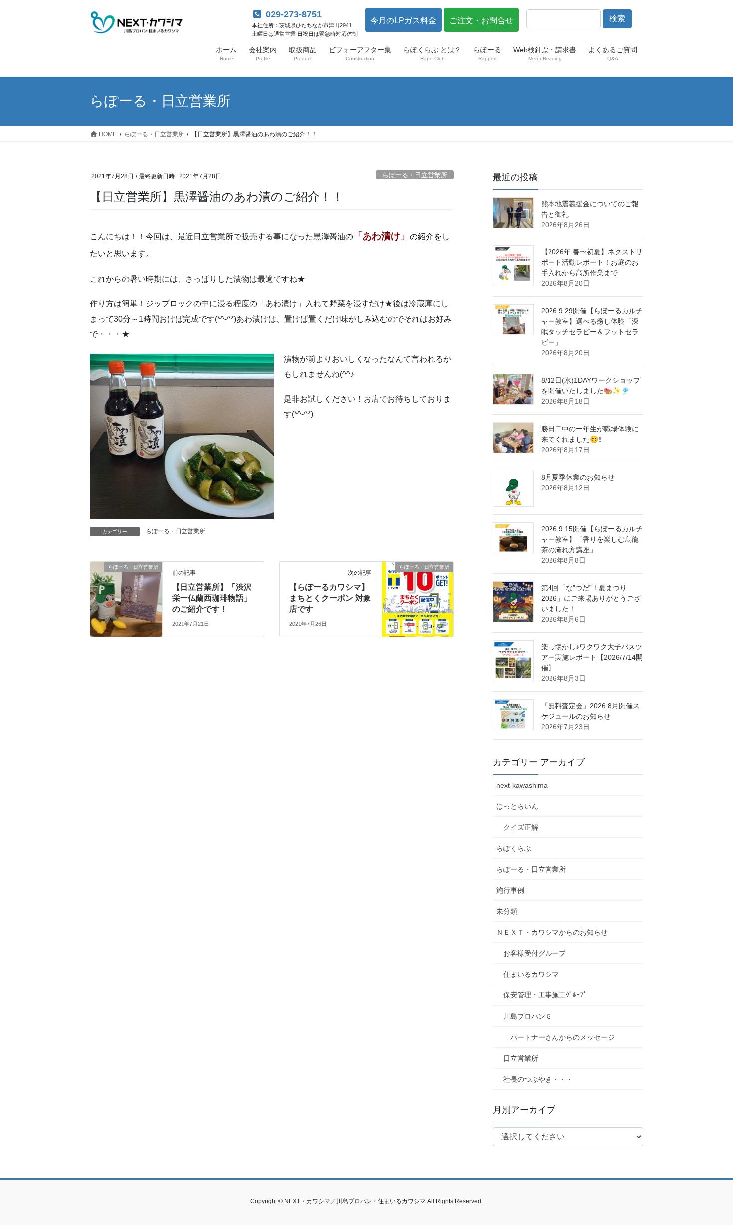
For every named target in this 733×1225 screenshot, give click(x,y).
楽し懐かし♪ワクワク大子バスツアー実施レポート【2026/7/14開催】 (592, 657)
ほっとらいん (517, 806)
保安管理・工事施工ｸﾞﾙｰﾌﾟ (545, 995)
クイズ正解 (520, 827)
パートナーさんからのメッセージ (562, 1037)
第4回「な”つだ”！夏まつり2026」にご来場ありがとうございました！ (591, 598)
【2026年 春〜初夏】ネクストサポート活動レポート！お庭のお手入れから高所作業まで (592, 262)
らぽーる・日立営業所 (414, 175)
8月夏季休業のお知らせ (578, 477)
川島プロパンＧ (527, 1016)
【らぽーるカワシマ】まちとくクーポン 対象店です (330, 598)
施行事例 (510, 890)
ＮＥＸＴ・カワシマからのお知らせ (552, 932)
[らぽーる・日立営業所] (126, 598)
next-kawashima (522, 785)
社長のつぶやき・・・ (538, 1079)
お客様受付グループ (534, 953)
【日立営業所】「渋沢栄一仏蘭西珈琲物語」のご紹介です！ (212, 598)
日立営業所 (520, 1058)
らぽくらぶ (513, 848)
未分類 (506, 911)
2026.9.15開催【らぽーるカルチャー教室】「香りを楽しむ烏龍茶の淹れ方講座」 (592, 539)
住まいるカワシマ (531, 974)
